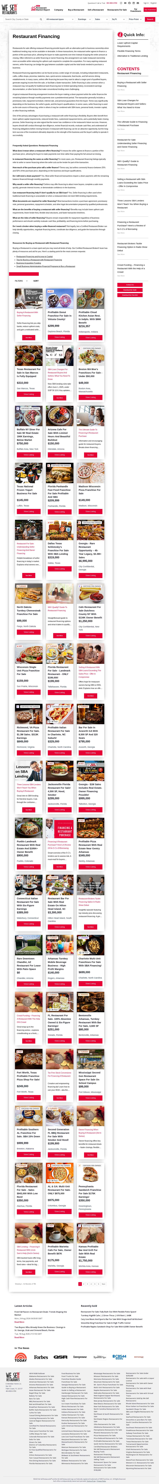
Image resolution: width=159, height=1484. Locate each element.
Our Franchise (150, 10)
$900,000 (22, 855)
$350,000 (22, 1200)
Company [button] (58, 10)
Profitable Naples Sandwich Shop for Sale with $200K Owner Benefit (112, 1326)
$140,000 (53, 972)
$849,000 (22, 741)
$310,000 (22, 382)
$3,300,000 (55, 912)
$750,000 (22, 443)
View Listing (60, 337)
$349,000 (84, 855)
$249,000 (22, 1086)
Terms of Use (91, 1481)
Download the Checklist (130, 295)
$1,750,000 (85, 1260)
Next (103, 1284)
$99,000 (22, 620)
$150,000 (53, 443)
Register (154, 3)
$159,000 (22, 680)
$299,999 (53, 325)
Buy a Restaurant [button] (76, 10)
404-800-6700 (111, 3)
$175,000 (53, 1260)
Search (150, 19)
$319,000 (53, 557)
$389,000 (22, 912)
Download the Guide (130, 290)
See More (29, 337)
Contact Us (130, 285)
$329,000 (53, 741)
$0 (18, 972)
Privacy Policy (101, 1481)
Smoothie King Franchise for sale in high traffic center (106, 1323)
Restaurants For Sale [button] (117, 10)
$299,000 (53, 798)
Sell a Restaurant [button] (96, 10)
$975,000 (53, 1200)
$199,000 (53, 681)
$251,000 (53, 1029)
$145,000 (22, 500)
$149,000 (84, 500)
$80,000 (84, 1029)
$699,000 (84, 972)
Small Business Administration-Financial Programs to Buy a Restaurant (45, 266)
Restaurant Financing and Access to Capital (34, 257)
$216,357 (84, 326)
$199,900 (53, 1143)
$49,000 (84, 382)
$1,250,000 (85, 621)
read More (19, 1322)
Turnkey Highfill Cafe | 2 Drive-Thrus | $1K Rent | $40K (106, 1315)
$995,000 (84, 798)
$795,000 (84, 741)
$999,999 (22, 1143)
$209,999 (53, 500)
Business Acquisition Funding (28, 263)
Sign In (146, 3)
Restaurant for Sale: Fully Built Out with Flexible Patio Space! (108, 1311)
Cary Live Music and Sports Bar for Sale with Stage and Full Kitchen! (111, 1319)
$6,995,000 (85, 560)
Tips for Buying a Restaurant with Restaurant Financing (39, 260)
